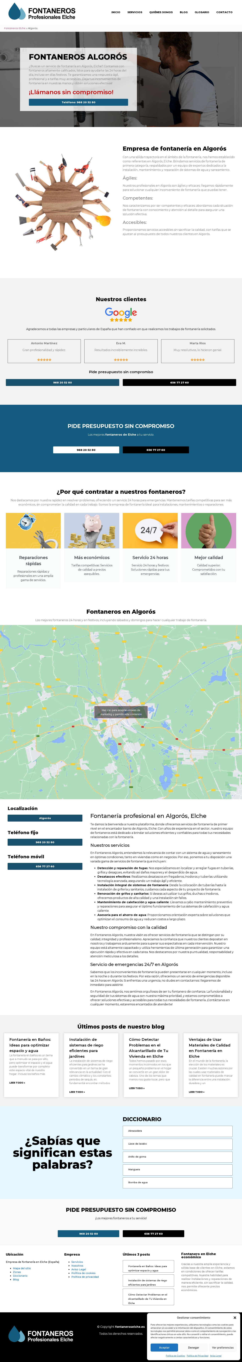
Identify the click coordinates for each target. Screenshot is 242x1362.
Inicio (115, 12)
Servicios (134, 12)
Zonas (17, 1272)
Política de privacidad (85, 1276)
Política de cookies (83, 1273)
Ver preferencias (223, 1347)
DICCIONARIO (142, 1119)
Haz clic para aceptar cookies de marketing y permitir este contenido (121, 712)
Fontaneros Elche (15, 28)
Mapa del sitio (22, 1268)
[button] (235, 1317)
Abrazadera (135, 1130)
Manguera (134, 1169)
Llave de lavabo (137, 1143)
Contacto (224, 12)
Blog (184, 12)
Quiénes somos (161, 12)
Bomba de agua (138, 1182)
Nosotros (77, 1265)
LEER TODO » (17, 1082)
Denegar (193, 1347)
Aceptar (164, 1347)
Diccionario (20, 1275)
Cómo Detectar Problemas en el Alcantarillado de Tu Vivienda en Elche (147, 1299)
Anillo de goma (137, 1156)
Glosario (202, 12)
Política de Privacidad (197, 1355)
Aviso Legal (215, 1355)
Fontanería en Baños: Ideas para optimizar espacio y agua (30, 1045)
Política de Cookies (175, 1355)
